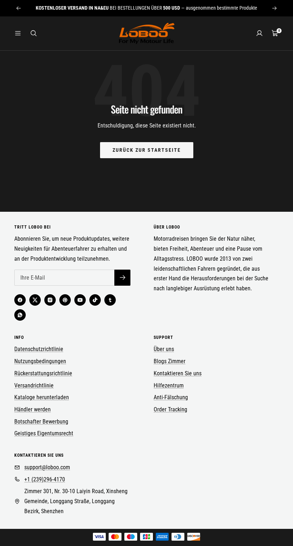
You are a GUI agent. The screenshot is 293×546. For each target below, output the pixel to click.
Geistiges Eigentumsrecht (43, 433)
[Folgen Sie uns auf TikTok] (95, 300)
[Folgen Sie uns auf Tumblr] (110, 300)
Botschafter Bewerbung (41, 421)
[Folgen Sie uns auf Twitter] (35, 300)
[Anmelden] (259, 33)
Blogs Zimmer (169, 361)
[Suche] (33, 33)
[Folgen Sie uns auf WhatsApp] (20, 315)
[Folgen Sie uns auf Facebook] (20, 300)
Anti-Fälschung (171, 397)
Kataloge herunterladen (41, 397)
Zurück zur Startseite (147, 150)
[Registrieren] (122, 278)
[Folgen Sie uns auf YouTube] (80, 300)
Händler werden (32, 409)
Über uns (164, 349)
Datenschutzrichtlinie (38, 349)
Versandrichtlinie (34, 385)
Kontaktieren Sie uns (178, 373)
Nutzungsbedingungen (40, 361)
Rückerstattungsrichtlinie (43, 373)
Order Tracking (170, 409)
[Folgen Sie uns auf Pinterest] (65, 300)
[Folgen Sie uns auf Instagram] (50, 300)
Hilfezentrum (169, 385)
